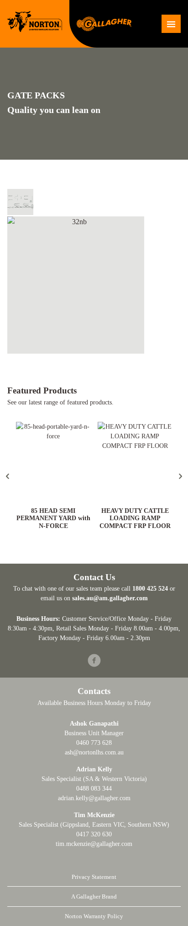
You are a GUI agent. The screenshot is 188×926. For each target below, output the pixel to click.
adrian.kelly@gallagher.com (94, 798)
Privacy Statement (94, 876)
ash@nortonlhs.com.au (94, 752)
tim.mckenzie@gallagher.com (94, 843)
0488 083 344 (94, 788)
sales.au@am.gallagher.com (110, 598)
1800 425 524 (150, 588)
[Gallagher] (104, 23)
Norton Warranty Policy (94, 916)
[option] (53, 476)
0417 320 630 (94, 834)
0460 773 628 (94, 742)
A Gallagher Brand (94, 896)
